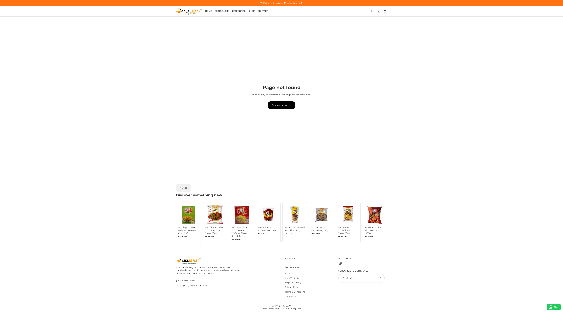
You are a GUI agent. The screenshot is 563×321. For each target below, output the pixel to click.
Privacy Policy (292, 287)
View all (183, 188)
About (288, 273)
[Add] (194, 220)
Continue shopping (281, 105)
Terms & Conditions (295, 291)
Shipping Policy (293, 282)
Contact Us (290, 296)
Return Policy (292, 278)
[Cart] (385, 11)
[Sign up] (380, 278)
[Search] (372, 11)
